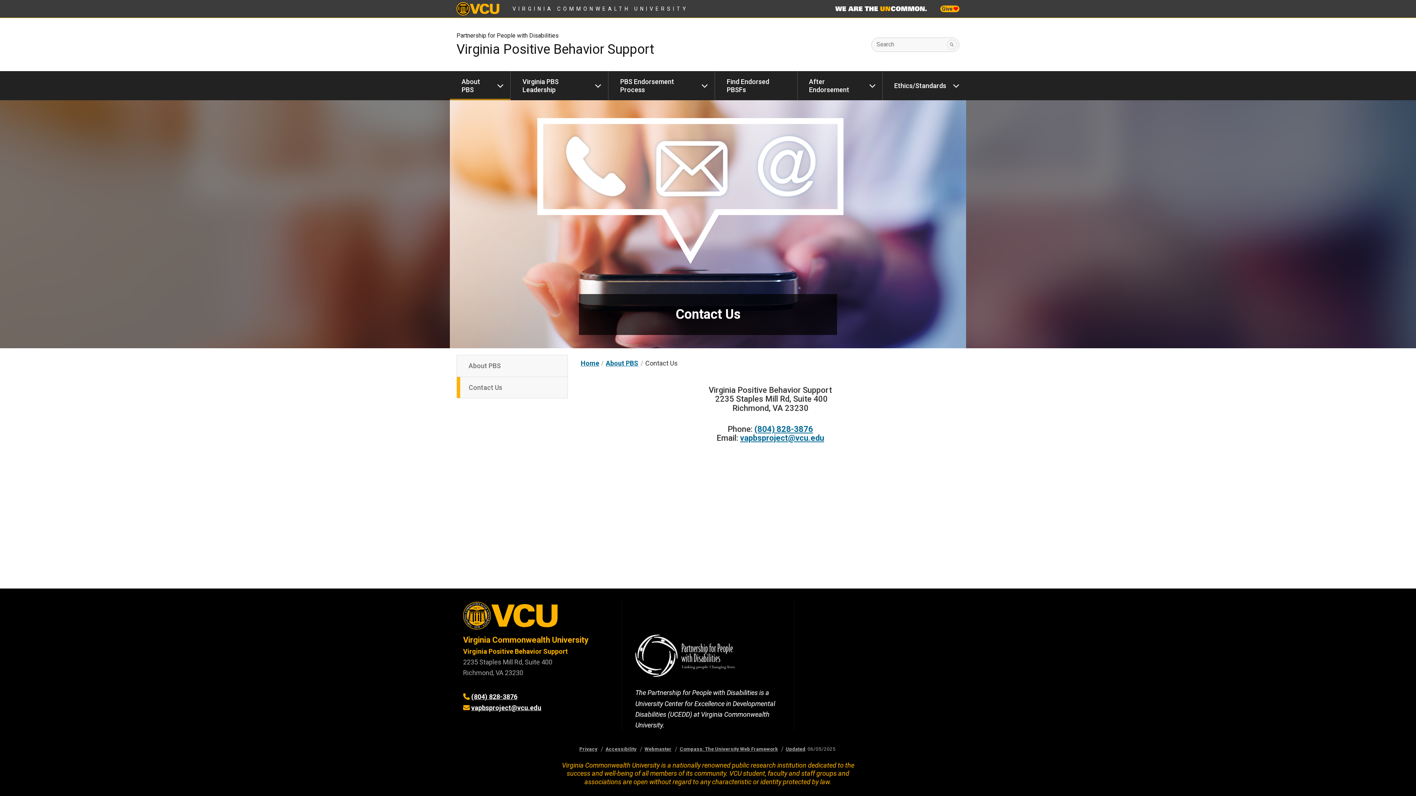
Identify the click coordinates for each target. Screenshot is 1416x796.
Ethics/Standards (920, 86)
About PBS (471, 86)
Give (948, 9)
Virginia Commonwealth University (600, 9)
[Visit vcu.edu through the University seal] (535, 618)
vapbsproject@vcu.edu (782, 438)
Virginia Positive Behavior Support (515, 651)
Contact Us (485, 387)
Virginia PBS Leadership (541, 86)
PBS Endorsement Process (647, 86)
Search (885, 44)
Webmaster (658, 749)
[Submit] (952, 45)
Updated (795, 749)
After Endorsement (829, 86)
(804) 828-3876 (783, 429)
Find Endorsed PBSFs (748, 86)
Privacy (588, 749)
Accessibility (620, 749)
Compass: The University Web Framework (729, 749)
